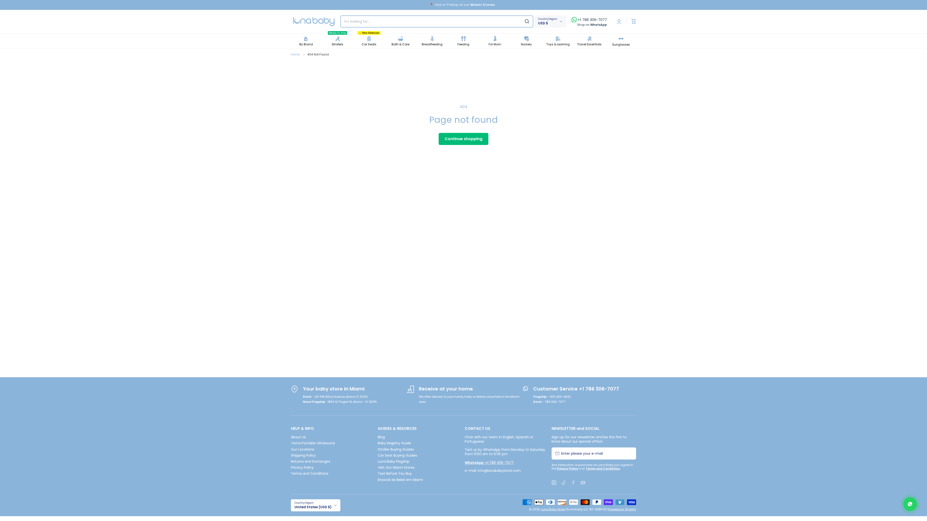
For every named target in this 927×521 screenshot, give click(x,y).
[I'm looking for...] (526, 21)
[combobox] (436, 21)
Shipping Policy (303, 455)
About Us (298, 437)
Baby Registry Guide (394, 443)
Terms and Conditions (309, 473)
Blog (381, 437)
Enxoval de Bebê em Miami (400, 479)
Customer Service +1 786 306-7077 (576, 388)
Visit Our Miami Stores (396, 467)
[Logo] (314, 21)
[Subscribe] (629, 453)
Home (295, 54)
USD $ (543, 23)
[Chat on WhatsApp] (910, 504)
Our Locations (302, 449)
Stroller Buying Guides (396, 449)
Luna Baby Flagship (393, 461)
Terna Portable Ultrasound (313, 443)
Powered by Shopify (622, 509)
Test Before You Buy (395, 473)
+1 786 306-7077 (592, 19)
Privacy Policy (302, 467)
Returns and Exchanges (310, 461)
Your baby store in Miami (334, 388)
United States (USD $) (313, 507)
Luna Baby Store (553, 509)
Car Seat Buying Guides (397, 455)
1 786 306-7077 (489, 462)
